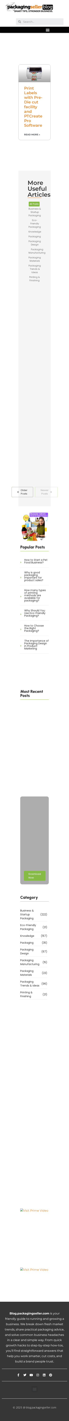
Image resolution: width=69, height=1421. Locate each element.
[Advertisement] (34, 49)
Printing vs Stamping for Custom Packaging (33, 783)
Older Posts (24, 492)
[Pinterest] (50, 1375)
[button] (48, 30)
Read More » (32, 134)
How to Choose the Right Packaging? (34, 628)
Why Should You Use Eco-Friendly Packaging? (34, 613)
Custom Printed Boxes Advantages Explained (43, 325)
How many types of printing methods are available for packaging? (35, 595)
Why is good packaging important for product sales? (33, 576)
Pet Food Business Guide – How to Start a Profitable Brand (32, 755)
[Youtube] (31, 1375)
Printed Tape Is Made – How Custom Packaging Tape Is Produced (33, 726)
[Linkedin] (44, 1375)
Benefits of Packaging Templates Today (42, 448)
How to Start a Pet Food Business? (35, 561)
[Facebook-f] (18, 1375)
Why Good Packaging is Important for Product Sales (42, 386)
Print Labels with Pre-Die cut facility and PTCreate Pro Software (33, 107)
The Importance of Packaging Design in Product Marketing (36, 644)
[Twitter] (24, 1375)
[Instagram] (37, 1375)
